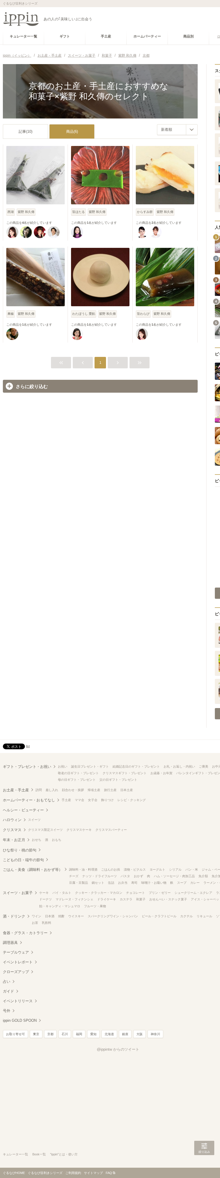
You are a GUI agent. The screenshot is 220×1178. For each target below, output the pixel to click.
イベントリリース (18, 1001)
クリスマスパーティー (111, 829)
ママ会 (79, 800)
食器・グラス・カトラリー (25, 933)
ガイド (8, 991)
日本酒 (49, 916)
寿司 (134, 882)
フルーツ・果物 (95, 906)
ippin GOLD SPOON (20, 1020)
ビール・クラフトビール (159, 916)
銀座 (125, 1034)
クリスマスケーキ (79, 829)
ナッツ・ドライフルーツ (99, 876)
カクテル (186, 916)
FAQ (109, 1173)
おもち (56, 839)
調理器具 (10, 942)
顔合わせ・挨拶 (73, 790)
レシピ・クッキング (131, 800)
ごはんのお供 (110, 869)
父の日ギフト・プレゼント (118, 779)
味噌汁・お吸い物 (153, 882)
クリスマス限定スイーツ (45, 829)
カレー (195, 882)
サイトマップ (93, 1173)
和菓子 (141, 899)
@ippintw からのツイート (118, 1049)
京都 (50, 1034)
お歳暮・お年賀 (161, 773)
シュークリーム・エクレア (193, 892)
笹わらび (143, 313)
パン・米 (191, 869)
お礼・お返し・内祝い (179, 766)
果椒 (10, 313)
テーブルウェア (16, 952)
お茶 (35, 922)
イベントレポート (18, 962)
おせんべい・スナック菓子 (168, 899)
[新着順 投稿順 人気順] (177, 129)
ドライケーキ (106, 899)
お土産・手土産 (16, 790)
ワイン (36, 916)
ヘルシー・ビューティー (23, 810)
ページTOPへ (204, 1165)
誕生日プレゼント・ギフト (90, 766)
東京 (36, 1034)
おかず (138, 876)
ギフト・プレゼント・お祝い (27, 766)
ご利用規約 (73, 1173)
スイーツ (34, 819)
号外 (6, 1011)
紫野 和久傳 (26, 212)
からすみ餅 (145, 212)
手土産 (66, 800)
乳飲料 (46, 922)
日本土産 (126, 790)
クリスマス (12, 830)
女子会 (92, 800)
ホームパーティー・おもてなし (29, 800)
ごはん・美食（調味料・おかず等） (32, 869)
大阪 (139, 1034)
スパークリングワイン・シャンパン (113, 916)
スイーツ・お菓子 (18, 893)
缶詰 (111, 882)
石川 (65, 1034)
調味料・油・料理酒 (83, 869)
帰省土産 (94, 790)
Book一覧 (39, 1154)
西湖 (10, 212)
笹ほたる (78, 212)
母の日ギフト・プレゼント (77, 779)
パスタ (125, 876)
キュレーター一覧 (15, 1154)
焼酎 (61, 916)
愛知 (93, 1034)
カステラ (126, 899)
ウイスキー (76, 916)
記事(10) (25, 131)
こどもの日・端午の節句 (23, 860)
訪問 (39, 790)
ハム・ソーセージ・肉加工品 (174, 876)
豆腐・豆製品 (78, 882)
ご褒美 (203, 766)
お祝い (62, 766)
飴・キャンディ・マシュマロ (59, 906)
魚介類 (203, 876)
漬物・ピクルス (135, 869)
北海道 (109, 1034)
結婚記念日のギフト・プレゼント (136, 766)
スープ (181, 882)
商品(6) (72, 131)
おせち (36, 839)
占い (6, 981)
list (28, 746)
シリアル (175, 869)
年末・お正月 (14, 840)
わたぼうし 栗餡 (83, 313)
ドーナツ (45, 899)
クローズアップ (16, 972)
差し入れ (52, 790)
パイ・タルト (61, 892)
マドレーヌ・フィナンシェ (74, 899)
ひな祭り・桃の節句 (19, 850)
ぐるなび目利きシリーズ (45, 1173)
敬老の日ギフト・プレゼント (78, 773)
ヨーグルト (157, 869)
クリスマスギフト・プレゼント (125, 773)
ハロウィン (12, 820)
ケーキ (44, 892)
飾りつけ (107, 800)
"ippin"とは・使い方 (64, 1154)
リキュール (204, 916)
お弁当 (122, 882)
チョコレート (135, 892)
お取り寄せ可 (15, 1034)
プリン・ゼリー (160, 892)
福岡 (79, 1034)
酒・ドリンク (14, 916)
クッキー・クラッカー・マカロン (98, 892)
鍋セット (98, 882)
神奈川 (155, 1034)
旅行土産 (110, 790)
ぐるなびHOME (14, 1173)
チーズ (73, 876)
